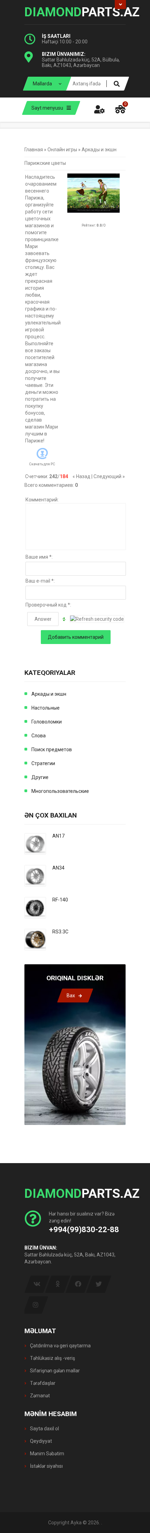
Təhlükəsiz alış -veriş (52, 1358)
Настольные (45, 708)
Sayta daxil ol (44, 1428)
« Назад (81, 476)
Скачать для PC (42, 464)
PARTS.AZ (75, 12)
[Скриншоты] (93, 193)
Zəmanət (39, 1395)
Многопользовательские (60, 791)
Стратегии (43, 763)
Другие (39, 777)
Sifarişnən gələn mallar (54, 1370)
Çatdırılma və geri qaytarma (60, 1345)
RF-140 (60, 900)
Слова (38, 735)
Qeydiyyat (40, 1441)
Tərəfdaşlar (42, 1383)
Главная (33, 149)
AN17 (58, 836)
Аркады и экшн (99, 149)
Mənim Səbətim (46, 1453)
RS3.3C (60, 931)
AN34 (58, 868)
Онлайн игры (62, 149)
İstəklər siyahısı (46, 1466)
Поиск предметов (51, 749)
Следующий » (109, 476)
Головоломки (46, 722)
